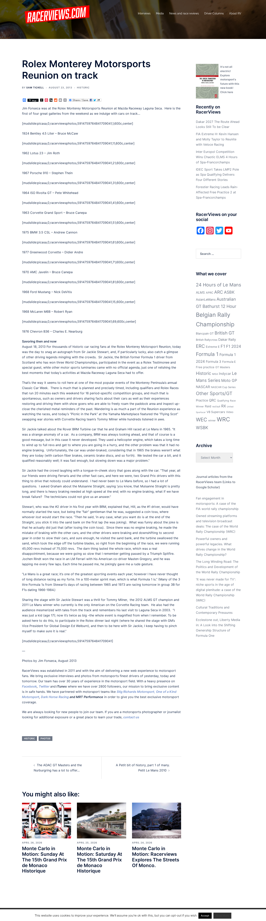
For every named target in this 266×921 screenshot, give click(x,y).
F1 (223, 346)
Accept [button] (205, 915)
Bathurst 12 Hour (219, 306)
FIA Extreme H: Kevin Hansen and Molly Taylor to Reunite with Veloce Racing (217, 139)
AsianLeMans (206, 299)
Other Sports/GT (214, 393)
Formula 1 (207, 354)
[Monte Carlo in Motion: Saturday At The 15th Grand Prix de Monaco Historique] (101, 820)
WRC (223, 419)
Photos (45, 738)
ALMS (200, 292)
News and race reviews (184, 13)
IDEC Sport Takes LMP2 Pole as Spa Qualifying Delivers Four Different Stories (217, 174)
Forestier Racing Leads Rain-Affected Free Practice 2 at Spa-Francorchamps (217, 192)
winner (212, 420)
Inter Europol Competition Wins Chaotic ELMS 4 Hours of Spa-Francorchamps (216, 157)
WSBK (202, 427)
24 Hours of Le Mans (218, 285)
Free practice (205, 367)
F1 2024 (233, 346)
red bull (216, 406)
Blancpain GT (205, 333)
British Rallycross (206, 339)
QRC (212, 400)
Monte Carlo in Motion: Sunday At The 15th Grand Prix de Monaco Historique (44, 860)
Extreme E (213, 347)
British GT (225, 332)
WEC (201, 419)
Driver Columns (214, 13)
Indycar (225, 374)
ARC (218, 292)
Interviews (144, 13)
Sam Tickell (35, 87)
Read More (222, 915)
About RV (235, 13)
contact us (131, 717)
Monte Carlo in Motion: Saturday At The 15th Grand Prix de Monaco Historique (99, 860)
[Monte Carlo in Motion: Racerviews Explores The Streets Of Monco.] (156, 820)
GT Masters (222, 367)
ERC (200, 346)
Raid (208, 406)
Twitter (44, 686)
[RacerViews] (55, 13)
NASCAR (203, 387)
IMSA (215, 373)
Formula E (229, 362)
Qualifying (223, 400)
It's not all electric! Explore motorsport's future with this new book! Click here (229, 79)
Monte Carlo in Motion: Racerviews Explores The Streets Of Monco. (155, 857)
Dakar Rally (227, 339)
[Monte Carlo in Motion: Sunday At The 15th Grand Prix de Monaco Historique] (46, 820)
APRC (209, 292)
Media (160, 13)
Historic (83, 87)
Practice (202, 400)
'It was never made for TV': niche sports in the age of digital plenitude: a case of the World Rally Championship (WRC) (218, 589)
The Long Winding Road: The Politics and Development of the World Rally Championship (218, 567)
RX (223, 406)
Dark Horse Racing (55, 697)
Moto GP (229, 380)
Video (229, 412)
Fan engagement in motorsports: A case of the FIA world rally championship (217, 503)
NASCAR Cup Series (223, 387)
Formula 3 (213, 362)
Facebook (29, 686)
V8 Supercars (216, 412)
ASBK (229, 292)
